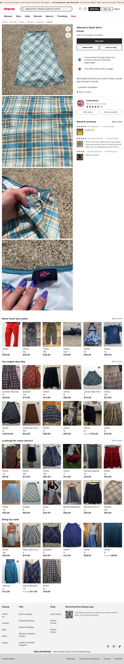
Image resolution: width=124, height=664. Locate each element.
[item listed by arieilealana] (31, 377)
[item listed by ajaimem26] (11, 571)
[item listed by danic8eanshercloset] (92, 492)
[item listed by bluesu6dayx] (52, 413)
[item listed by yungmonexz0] (52, 571)
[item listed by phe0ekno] (113, 413)
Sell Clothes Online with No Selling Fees (71, 652)
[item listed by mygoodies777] (52, 492)
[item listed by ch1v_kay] (72, 492)
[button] (104, 107)
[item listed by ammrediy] (72, 535)
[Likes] (80, 9)
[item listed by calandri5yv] (92, 456)
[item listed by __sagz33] (72, 456)
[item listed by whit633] (11, 492)
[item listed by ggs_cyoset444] (92, 377)
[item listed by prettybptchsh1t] (113, 535)
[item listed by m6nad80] (11, 377)
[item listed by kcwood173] (72, 377)
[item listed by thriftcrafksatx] (31, 492)
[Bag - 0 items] (85, 9)
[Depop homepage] (9, 9)
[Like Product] (17, 324)
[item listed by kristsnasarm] (31, 535)
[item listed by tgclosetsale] (92, 413)
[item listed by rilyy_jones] (92, 535)
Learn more (89, 62)
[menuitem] (8, 16)
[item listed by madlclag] (113, 377)
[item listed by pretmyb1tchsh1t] (31, 571)
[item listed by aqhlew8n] (11, 456)
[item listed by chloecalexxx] (31, 413)
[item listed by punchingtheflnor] (52, 377)
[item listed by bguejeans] (72, 413)
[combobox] (46, 9)
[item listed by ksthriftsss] (11, 334)
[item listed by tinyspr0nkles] (113, 492)
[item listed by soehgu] (52, 456)
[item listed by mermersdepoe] (11, 535)
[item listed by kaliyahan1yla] (31, 456)
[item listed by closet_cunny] (11, 413)
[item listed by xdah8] (113, 456)
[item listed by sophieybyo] (52, 535)
